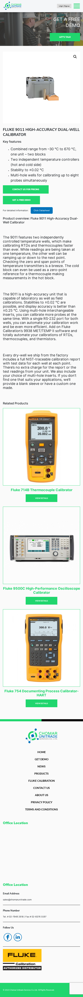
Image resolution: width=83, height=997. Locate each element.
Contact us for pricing (25, 189)
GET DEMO (41, 759)
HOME (41, 752)
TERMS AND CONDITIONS (41, 809)
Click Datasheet (42, 210)
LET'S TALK (65, 37)
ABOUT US (41, 795)
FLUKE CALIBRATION (41, 780)
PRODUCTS (41, 773)
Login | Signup (64, 6)
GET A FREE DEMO (21, 200)
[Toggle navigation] (76, 6)
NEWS (41, 766)
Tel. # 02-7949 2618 (13, 916)
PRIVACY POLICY (41, 802)
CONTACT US (41, 787)
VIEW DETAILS (41, 498)
